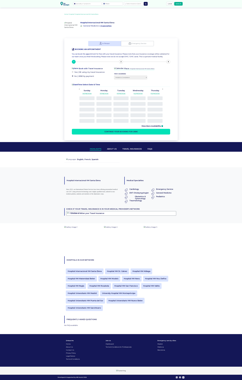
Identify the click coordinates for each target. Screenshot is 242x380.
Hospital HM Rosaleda (99, 286)
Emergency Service (139, 43)
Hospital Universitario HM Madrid (82, 293)
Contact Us (70, 350)
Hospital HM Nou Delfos (155, 279)
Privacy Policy (71, 353)
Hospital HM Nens (132, 279)
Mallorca (160, 347)
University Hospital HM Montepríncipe (118, 293)
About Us (69, 347)
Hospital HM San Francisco (126, 286)
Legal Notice (70, 356)
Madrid (159, 344)
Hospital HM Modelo (109, 279)
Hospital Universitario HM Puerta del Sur (85, 301)
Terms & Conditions (73, 359)
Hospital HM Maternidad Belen (81, 279)
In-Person (106, 43)
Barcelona (161, 350)
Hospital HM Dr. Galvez (117, 271)
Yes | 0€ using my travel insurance (89, 72)
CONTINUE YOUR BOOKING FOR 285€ (121, 132)
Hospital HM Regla (76, 286)
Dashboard (110, 344)
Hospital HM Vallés (151, 286)
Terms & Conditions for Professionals (118, 347)
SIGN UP (178, 4)
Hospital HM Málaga (141, 271)
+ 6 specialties (105, 26)
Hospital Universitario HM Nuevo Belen (125, 301)
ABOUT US (112, 149)
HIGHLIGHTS (95, 149)
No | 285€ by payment (84, 76)
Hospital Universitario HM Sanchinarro (84, 308)
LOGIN (170, 4)
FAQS (149, 149)
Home (68, 344)
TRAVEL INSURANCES (132, 149)
